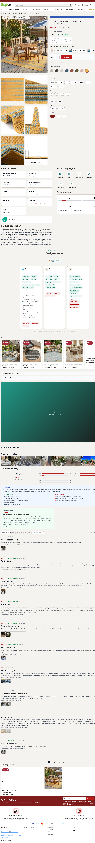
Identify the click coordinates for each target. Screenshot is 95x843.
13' (68, 93)
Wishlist (86, 5)
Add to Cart (66, 57)
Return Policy (51, 833)
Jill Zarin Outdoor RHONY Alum (37, 203)
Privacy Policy (14, 832)
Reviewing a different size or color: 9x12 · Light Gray (13, 569)
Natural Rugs (47, 9)
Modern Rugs (25, 9)
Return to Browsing (6, 13)
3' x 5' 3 (60, 82)
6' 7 (57, 93)
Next (63, 762)
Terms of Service (72, 804)
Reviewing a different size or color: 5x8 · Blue (11, 654)
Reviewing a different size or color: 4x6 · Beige (12, 614)
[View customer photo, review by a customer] (6, 461)
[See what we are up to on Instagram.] (74, 830)
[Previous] (2, 354)
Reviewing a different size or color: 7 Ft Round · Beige (13, 631)
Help (86, 0)
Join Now (90, 799)
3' (51, 93)
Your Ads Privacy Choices (8, 835)
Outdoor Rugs (37, 9)
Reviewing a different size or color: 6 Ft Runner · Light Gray (14, 727)
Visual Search (80, 9)
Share (63, 63)
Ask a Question (54, 63)
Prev (46, 762)
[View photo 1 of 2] (3, 634)
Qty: (52, 57)
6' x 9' (81, 82)
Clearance (91, 9)
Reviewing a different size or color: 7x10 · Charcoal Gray (15, 524)
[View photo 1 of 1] (3, 548)
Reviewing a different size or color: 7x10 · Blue (11, 677)
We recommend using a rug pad (66, 46)
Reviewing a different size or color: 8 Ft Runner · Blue (13, 748)
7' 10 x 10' (53, 86)
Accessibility (50, 834)
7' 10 (52, 116)
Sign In (78, 5)
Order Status (50, 829)
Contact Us (50, 827)
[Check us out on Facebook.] (71, 830)
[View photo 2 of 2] (8, 634)
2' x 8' (59, 101)
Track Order (91, 0)
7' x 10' (88, 82)
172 (59, 762)
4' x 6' (67, 82)
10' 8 (62, 93)
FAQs (49, 831)
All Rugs (3, 9)
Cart (93, 5)
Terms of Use (5, 832)
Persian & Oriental (14, 9)
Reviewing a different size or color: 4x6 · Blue (11, 700)
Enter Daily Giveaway (29, 827)
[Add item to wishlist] (19, 342)
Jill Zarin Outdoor (23, 13)
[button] (45, 18)
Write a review (66, 27)
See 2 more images (36, 162)
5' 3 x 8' (74, 82)
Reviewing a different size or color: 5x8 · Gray (11, 587)
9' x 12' (61, 86)
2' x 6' (52, 101)
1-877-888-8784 (6, 0)
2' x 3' (52, 82)
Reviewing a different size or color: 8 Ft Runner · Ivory (13, 544)
